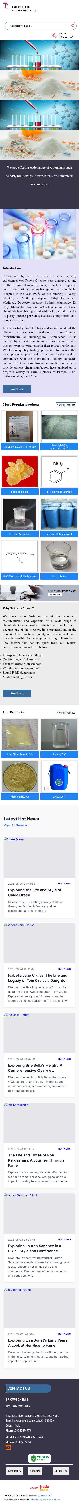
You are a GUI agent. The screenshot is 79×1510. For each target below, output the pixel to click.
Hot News (64, 883)
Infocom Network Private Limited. (45, 1499)
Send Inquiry (8, 1448)
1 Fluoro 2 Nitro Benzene (59, 491)
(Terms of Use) (45, 1495)
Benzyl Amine (59, 576)
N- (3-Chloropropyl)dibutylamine (19, 576)
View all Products (66, 404)
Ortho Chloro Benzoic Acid (19, 754)
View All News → (15, 825)
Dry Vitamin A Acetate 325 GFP (20, 446)
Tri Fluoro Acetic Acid (20, 534)
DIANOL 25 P (59, 796)
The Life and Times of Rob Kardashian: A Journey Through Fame (36, 1160)
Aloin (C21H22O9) (20, 796)
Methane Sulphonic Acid (59, 534)
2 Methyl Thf (59, 754)
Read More (17, 389)
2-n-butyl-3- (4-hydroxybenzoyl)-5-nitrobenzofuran (59, 447)
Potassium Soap (19, 491)
